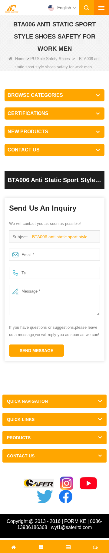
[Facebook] (65, 496)
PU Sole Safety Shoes (50, 58)
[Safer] (39, 483)
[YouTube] (88, 483)
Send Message (36, 350)
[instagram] (66, 483)
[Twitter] (45, 496)
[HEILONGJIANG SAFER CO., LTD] (11, 8)
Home (20, 58)
